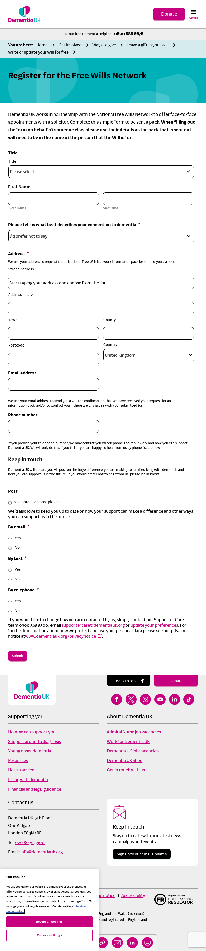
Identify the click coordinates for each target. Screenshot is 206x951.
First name (17, 208)
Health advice (21, 770)
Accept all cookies (49, 922)
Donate (169, 14)
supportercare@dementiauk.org (93, 625)
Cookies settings (49, 935)
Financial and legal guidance (34, 789)
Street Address (21, 269)
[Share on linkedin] (132, 942)
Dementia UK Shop (124, 760)
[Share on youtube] (160, 699)
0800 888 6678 (128, 34)
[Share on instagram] (145, 699)
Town (13, 320)
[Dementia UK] (24, 14)
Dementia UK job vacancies (133, 751)
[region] (49, 910)
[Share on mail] (117, 942)
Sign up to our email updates (142, 854)
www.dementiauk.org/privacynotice (60, 636)
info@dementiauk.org (41, 852)
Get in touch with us (126, 770)
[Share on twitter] (131, 699)
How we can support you (32, 732)
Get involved (70, 45)
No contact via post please (37, 501)
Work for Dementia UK (128, 741)
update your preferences (154, 625)
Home (42, 45)
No (17, 547)
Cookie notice (102, 895)
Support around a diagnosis (34, 741)
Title (12, 161)
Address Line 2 (20, 294)
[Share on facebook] (116, 699)
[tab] (22, 45)
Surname (111, 208)
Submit (17, 656)
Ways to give (104, 45)
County (109, 320)
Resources (18, 760)
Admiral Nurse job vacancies (134, 732)
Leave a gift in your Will (147, 45)
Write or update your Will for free (38, 52)
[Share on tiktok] (188, 699)
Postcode (16, 345)
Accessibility (133, 895)
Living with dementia (28, 779)
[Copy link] (102, 942)
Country (110, 344)
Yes (18, 537)
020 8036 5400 (30, 842)
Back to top (126, 680)
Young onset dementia (29, 751)
